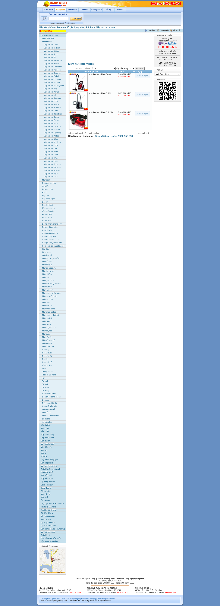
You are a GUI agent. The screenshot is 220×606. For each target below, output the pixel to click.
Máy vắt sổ (46, 413)
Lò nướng (46, 419)
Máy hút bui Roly (50, 89)
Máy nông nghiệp (48, 532)
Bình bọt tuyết (47, 205)
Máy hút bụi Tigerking (52, 133)
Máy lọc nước (47, 299)
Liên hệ (120, 10)
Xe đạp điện (46, 519)
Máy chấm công (47, 435)
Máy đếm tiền (46, 447)
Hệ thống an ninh (48, 482)
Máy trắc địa (47, 337)
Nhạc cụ (45, 350)
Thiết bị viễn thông (48, 510)
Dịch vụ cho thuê (48, 523)
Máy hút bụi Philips (51, 136)
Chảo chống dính (49, 236)
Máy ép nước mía (49, 268)
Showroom (72, 10)
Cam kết (84, 10)
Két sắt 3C (45, 425)
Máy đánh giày (48, 38)
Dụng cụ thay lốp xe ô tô (52, 243)
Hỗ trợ (108, 10)
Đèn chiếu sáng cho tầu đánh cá (52, 397)
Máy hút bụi (87, 27)
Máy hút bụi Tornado (52, 130)
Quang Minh (62, 601)
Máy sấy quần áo (49, 328)
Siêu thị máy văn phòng (49, 601)
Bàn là (44, 192)
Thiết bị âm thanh (49, 375)
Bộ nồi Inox (46, 221)
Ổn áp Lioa (45, 501)
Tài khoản (177, 30)
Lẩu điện (45, 249)
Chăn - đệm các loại (50, 233)
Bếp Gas (45, 196)
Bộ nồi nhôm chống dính (52, 224)
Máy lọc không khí (49, 296)
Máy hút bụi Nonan (51, 54)
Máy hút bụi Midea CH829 (100, 93)
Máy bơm (46, 180)
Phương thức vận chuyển (50, 599)
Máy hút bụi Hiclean (52, 48)
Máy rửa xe (46, 325)
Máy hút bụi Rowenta (52, 108)
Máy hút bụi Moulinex (52, 142)
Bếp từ (45, 202)
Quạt (44, 369)
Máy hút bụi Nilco (51, 139)
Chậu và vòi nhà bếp (50, 240)
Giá (122, 71)
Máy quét (44, 497)
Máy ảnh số (47, 255)
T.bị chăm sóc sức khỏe (51, 538)
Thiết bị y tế (45, 535)
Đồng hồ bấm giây (49, 406)
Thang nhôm (47, 372)
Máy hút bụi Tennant (52, 82)
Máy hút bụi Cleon (51, 177)
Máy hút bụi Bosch (51, 104)
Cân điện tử (47, 230)
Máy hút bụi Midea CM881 (100, 74)
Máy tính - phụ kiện (49, 466)
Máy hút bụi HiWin (51, 158)
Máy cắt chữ (47, 262)
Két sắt (44, 457)
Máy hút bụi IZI (50, 57)
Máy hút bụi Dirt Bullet (53, 126)
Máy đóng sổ (46, 475)
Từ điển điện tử (47, 513)
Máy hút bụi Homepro (52, 164)
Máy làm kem (47, 290)
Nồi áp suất (46, 353)
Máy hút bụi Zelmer (51, 120)
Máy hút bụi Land (51, 155)
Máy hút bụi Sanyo (51, 117)
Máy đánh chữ (47, 479)
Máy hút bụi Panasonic (53, 60)
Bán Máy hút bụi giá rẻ (80, 136)
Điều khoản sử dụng (88, 599)
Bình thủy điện (48, 211)
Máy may (46, 303)
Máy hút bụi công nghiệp (54, 86)
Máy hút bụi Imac (50, 161)
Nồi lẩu (45, 359)
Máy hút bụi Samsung (52, 98)
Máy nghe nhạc (48, 309)
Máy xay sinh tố (48, 409)
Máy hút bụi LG (50, 95)
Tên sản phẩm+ (91, 71)
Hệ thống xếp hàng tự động (53, 246)
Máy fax (44, 450)
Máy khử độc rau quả (50, 416)
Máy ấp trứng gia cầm (51, 258)
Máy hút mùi (47, 287)
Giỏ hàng (151, 30)
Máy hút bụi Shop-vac (52, 73)
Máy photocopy (47, 438)
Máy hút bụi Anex (51, 45)
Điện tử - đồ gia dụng (68, 27)
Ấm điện (45, 186)
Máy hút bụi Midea (105, 27)
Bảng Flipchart (47, 485)
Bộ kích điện (47, 214)
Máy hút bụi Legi (50, 148)
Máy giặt (45, 277)
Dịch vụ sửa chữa (48, 526)
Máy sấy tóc (47, 331)
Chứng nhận (96, 10)
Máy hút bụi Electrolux (53, 67)
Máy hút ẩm (46, 441)
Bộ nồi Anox (47, 218)
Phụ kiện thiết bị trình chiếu (52, 504)
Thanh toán (164, 30)
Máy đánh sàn (48, 347)
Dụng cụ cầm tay (49, 183)
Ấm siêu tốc (47, 422)
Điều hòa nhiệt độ (49, 403)
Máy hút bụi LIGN (51, 145)
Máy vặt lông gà (48, 340)
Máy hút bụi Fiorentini (52, 79)
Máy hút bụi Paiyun (51, 92)
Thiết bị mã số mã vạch (50, 469)
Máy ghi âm (47, 274)
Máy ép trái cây (48, 271)
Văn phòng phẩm (48, 516)
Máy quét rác (47, 318)
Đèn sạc (45, 400)
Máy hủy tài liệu (47, 444)
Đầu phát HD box (49, 394)
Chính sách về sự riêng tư (70, 599)
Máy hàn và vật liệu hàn (52, 284)
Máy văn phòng (47, 27)
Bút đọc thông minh (50, 227)
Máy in (43, 453)
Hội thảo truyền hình (49, 541)
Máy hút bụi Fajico (51, 174)
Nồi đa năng (47, 365)
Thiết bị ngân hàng (48, 507)
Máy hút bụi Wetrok (51, 76)
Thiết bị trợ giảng (48, 472)
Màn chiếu (45, 431)
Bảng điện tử (46, 488)
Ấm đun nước (47, 189)
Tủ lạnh (45, 381)
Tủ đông (45, 391)
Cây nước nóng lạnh (49, 460)
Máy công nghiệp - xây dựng (53, 529)
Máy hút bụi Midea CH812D (101, 112)
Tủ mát (45, 384)
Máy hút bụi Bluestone (53, 114)
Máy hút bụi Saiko (51, 111)
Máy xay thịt (47, 343)
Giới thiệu (48, 10)
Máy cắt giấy (47, 265)
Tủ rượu (45, 387)
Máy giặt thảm (48, 280)
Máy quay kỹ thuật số (50, 315)
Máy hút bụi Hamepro (52, 167)
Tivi (43, 378)
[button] (142, 75)
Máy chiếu (45, 428)
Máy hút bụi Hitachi (51, 64)
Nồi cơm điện (47, 356)
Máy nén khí (47, 306)
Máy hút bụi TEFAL (51, 101)
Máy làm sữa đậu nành (51, 293)
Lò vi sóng (46, 252)
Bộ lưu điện (45, 491)
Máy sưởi (46, 334)
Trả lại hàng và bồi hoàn (106, 599)
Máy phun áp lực (49, 312)
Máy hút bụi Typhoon (52, 70)
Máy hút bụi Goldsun (52, 170)
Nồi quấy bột (47, 362)
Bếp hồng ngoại (48, 199)
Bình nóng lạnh (48, 208)
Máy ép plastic (47, 463)
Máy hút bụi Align (51, 123)
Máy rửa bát (47, 321)
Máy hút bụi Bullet (51, 152)
